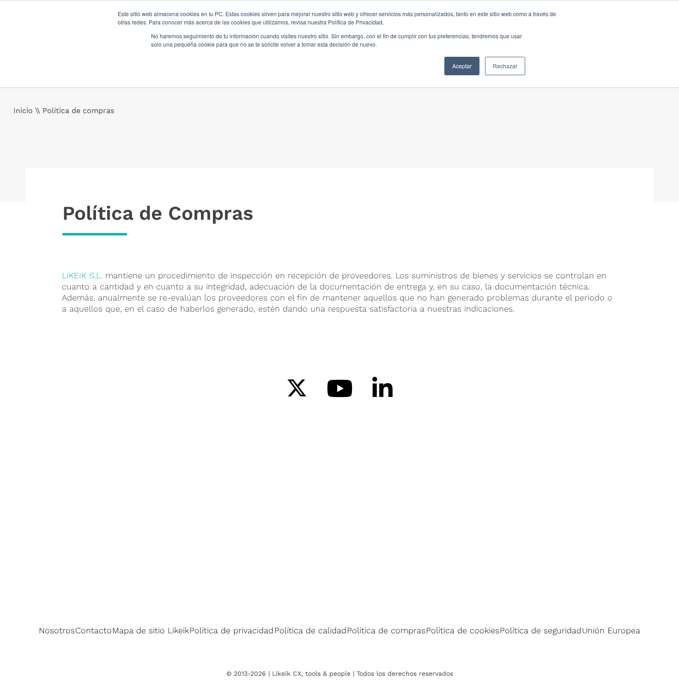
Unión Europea (611, 630)
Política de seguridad (541, 630)
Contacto (93, 630)
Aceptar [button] (462, 66)
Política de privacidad (231, 630)
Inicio (23, 110)
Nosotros (57, 630)
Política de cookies (462, 630)
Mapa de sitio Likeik (150, 630)
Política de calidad (310, 630)
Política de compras (386, 630)
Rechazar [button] (505, 66)
